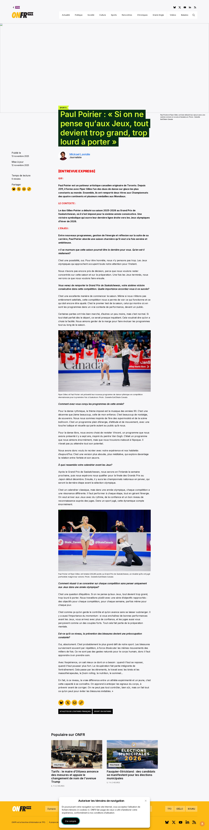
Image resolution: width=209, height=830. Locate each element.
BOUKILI (191, 809)
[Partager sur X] (19, 189)
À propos (51, 809)
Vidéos (173, 15)
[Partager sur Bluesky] (14, 189)
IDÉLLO (180, 809)
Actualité (66, 15)
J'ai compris (70, 821)
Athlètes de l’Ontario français (75, 711)
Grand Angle (158, 15)
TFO (169, 809)
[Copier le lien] (29, 189)
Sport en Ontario (102, 711)
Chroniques (142, 15)
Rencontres (127, 15)
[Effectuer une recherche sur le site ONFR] (194, 15)
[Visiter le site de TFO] (16, 7)
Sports (114, 15)
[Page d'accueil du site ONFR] (23, 15)
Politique (78, 15)
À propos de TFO (55, 822)
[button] (145, 800)
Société (91, 15)
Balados (184, 15)
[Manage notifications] (202, 823)
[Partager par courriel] (24, 189)
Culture (102, 15)
